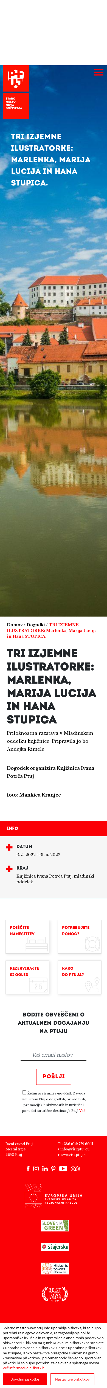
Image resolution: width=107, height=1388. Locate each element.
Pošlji (54, 1077)
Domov (15, 624)
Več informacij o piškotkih (23, 1367)
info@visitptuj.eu (74, 1149)
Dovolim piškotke (24, 1379)
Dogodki (36, 624)
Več (82, 1111)
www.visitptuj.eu (74, 1155)
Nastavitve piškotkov (72, 1379)
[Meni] (98, 72)
